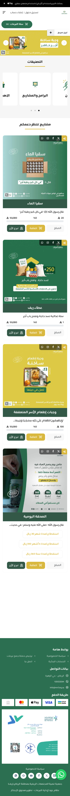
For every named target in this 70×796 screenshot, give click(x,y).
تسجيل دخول (31, 13)
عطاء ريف (35, 308)
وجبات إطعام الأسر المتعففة (35, 412)
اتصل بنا (28, 662)
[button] (39, 110)
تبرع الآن (13, 228)
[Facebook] (39, 776)
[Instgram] (54, 776)
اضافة (33, 228)
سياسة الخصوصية (56, 656)
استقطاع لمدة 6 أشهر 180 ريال (41, 544)
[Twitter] (46, 776)
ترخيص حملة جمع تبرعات (20, 656)
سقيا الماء (35, 203)
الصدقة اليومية (35, 516)
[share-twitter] (58, 138)
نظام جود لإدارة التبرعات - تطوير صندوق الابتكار (35, 790)
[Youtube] (31, 775)
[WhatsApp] (16, 776)
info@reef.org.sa (57, 688)
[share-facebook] (53, 138)
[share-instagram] (48, 138)
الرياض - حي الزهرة (54, 676)
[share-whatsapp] (42, 138)
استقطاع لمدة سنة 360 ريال (42, 554)
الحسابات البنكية (57, 662)
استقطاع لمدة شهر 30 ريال (43, 534)
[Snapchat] (23, 775)
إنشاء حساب (16, 13)
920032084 (59, 682)
